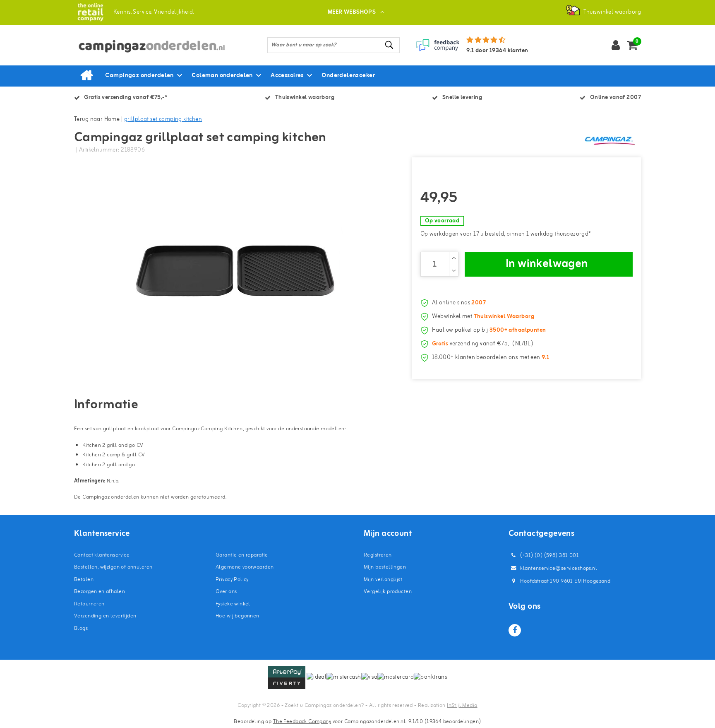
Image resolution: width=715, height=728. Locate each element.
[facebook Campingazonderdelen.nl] (515, 630)
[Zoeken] (389, 45)
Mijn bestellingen (385, 567)
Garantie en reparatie (242, 555)
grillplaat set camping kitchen (163, 119)
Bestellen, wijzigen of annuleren (113, 567)
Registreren (378, 555)
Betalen (84, 579)
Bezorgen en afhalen (99, 591)
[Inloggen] (616, 45)
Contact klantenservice (102, 555)
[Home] (86, 75)
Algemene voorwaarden (245, 567)
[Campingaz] (610, 140)
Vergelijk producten (388, 591)
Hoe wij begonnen (237, 616)
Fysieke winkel (233, 604)
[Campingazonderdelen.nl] (90, 12)
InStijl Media (462, 705)
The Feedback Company (302, 721)
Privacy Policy (232, 579)
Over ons (226, 591)
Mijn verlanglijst (383, 579)
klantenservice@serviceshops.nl (558, 568)
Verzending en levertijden (105, 616)
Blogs (81, 628)
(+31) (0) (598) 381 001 (549, 555)
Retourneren (89, 604)
